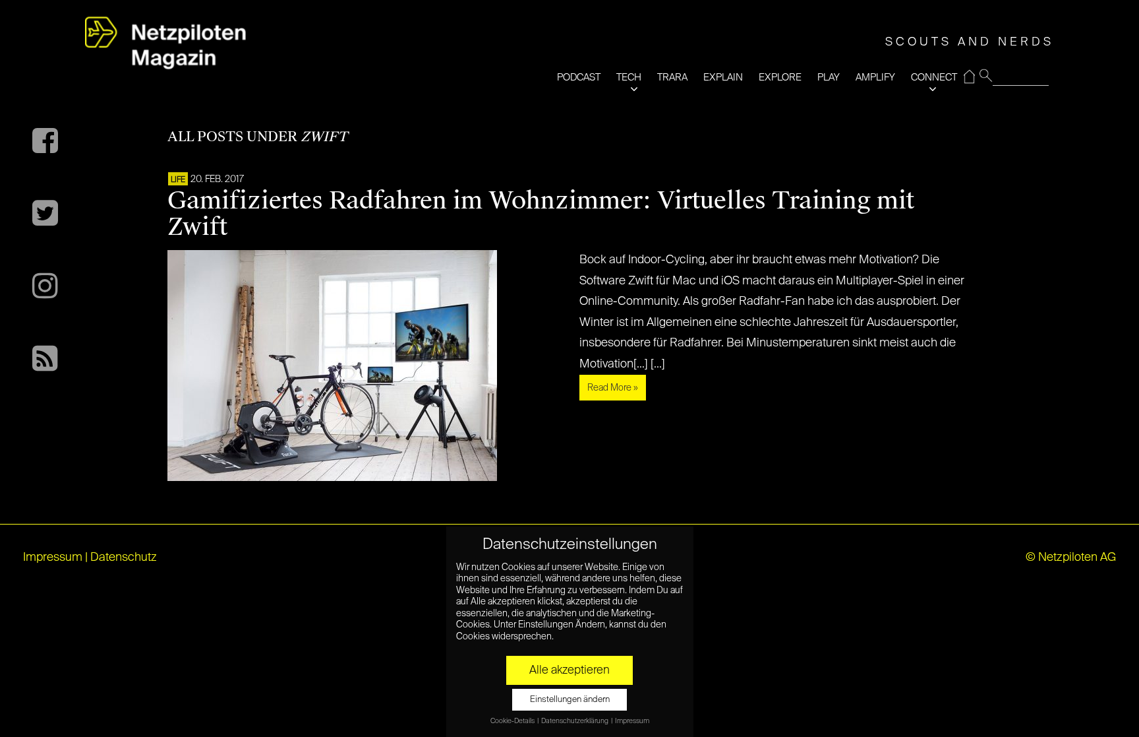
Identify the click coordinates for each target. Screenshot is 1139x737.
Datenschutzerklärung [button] (575, 721)
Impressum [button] (632, 721)
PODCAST (578, 77)
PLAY (828, 77)
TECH (628, 77)
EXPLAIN (723, 77)
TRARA (672, 77)
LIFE (178, 180)
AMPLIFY (875, 77)
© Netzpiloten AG (1071, 557)
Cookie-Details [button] (513, 721)
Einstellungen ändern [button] (570, 699)
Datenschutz (123, 557)
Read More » (612, 388)
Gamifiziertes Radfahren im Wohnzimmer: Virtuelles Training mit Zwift (540, 213)
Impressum (52, 557)
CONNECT (934, 77)
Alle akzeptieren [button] (569, 670)
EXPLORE (780, 77)
